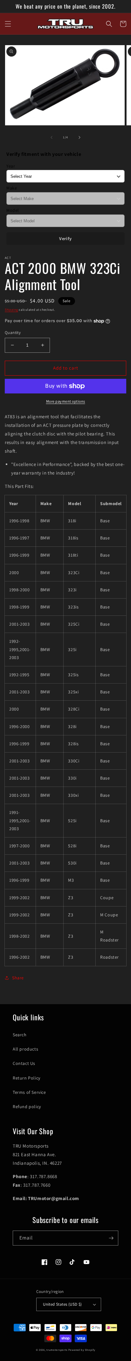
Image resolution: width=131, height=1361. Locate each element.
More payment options (65, 401)
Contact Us (24, 1063)
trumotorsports (56, 1349)
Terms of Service (29, 1092)
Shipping (11, 310)
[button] (8, 24)
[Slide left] (52, 137)
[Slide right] (79, 137)
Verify (65, 238)
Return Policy (26, 1078)
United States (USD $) (62, 1304)
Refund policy (27, 1106)
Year (10, 166)
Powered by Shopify (81, 1349)
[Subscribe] (111, 1238)
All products (25, 1049)
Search (20, 1035)
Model (12, 210)
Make (11, 188)
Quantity (13, 332)
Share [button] (18, 978)
